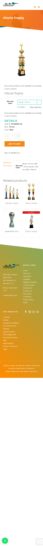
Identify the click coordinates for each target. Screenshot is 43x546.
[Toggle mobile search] (35, 7)
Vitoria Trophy (31, 203)
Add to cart (14, 144)
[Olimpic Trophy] (11, 184)
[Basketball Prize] (11, 213)
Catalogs (26, 279)
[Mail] (37, 312)
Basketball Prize (11, 231)
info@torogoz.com (10, 295)
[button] (5, 541)
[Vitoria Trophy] (31, 184)
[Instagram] (29, 312)
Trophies (6, 317)
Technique (27, 276)
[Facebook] (25, 312)
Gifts (5, 340)
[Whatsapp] (33, 312)
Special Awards (9, 332)
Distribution (27, 288)
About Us (26, 273)
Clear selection (35, 107)
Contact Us (27, 291)
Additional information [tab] (7, 164)
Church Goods (28, 285)
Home (25, 270)
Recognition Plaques (11, 323)
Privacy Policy (28, 300)
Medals (5, 320)
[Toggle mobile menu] (39, 7)
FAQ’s (25, 302)
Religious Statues (30, 282)
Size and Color (10, 102)
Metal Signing (8, 343)
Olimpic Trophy (11, 203)
